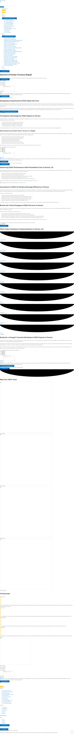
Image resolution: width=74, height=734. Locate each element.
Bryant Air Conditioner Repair (9, 42)
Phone (1, 85)
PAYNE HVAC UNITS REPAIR (9, 59)
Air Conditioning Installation (9, 23)
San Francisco (4, 709)
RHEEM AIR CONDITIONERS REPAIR (10, 57)
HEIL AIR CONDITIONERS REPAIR (10, 52)
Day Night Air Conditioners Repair (10, 46)
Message (1, 90)
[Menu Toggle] (2, 6)
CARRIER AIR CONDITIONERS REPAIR (10, 44)
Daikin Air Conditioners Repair (9, 45)
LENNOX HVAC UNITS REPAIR (9, 54)
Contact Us (4, 723)
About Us (3, 720)
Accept (1, 92)
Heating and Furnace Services (9, 26)
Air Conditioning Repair (8, 22)
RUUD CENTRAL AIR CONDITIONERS (10, 60)
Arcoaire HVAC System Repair (9, 37)
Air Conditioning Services (8, 19)
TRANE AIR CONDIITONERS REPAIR (10, 64)
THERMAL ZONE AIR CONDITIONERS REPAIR (12, 62)
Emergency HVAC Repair (8, 24)
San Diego (4, 710)
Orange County (4, 708)
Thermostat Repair (7, 29)
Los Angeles (4, 707)
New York (3, 713)
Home (3, 719)
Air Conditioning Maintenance (9, 21)
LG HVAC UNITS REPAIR (8, 55)
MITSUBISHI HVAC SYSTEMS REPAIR (10, 56)
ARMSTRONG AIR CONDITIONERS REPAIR (11, 41)
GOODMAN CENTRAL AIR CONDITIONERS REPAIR (13, 51)
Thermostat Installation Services (10, 28)
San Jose (3, 712)
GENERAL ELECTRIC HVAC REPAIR (10, 50)
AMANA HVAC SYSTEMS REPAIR (10, 39)
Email (1, 83)
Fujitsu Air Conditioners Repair (9, 49)
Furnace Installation (7, 32)
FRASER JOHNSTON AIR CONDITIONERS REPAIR (12, 47)
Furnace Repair (6, 31)
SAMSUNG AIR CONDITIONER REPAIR (10, 61)
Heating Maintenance (8, 27)
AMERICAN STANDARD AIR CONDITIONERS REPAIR (13, 40)
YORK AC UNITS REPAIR (8, 65)
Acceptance (2, 361)
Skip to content (2, 0)
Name (1, 81)
